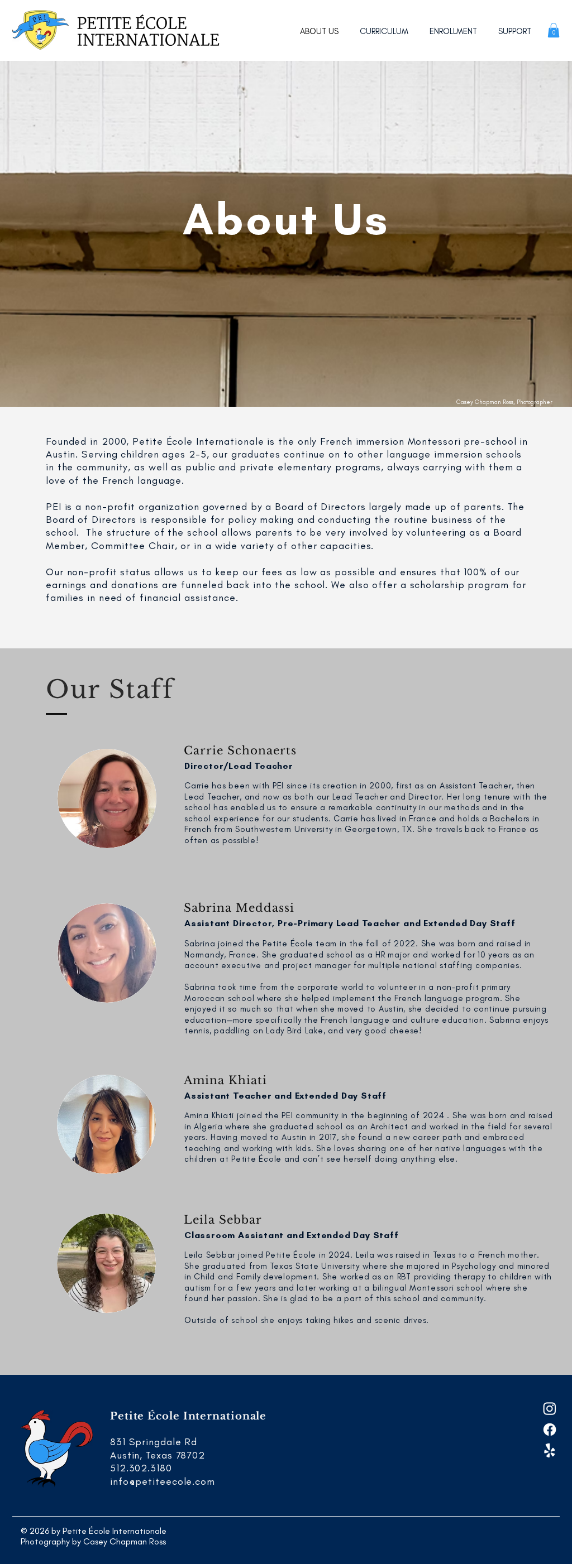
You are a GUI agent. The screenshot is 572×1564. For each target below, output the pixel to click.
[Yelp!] (549, 1450)
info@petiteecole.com (162, 1481)
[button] (553, 30)
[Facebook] (549, 1429)
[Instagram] (549, 1408)
